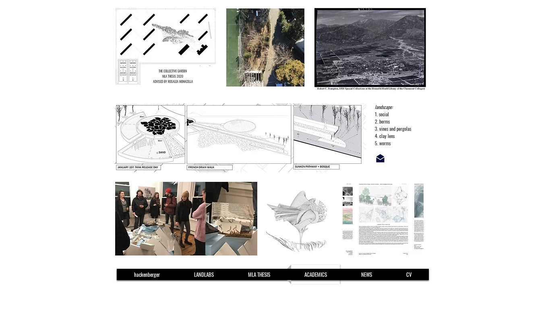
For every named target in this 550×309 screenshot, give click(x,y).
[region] (207, 46)
